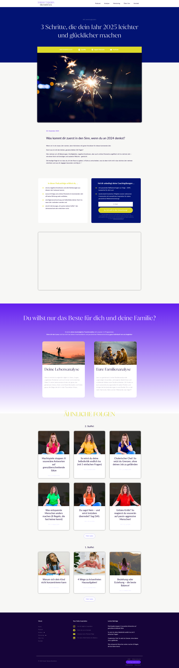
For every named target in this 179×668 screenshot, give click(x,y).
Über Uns (127, 3)
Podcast (98, 3)
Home (40, 626)
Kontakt (136, 3)
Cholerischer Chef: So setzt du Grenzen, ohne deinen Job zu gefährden (125, 461)
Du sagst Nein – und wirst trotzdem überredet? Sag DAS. (89, 513)
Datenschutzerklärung (118, 218)
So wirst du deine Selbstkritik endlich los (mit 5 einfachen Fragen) (89, 461)
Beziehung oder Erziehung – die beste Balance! (125, 582)
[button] (89, 536)
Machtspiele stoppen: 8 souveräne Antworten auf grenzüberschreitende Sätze (54, 464)
